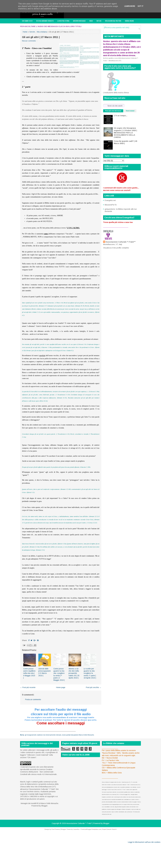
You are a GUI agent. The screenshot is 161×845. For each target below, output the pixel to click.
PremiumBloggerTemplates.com (91, 829)
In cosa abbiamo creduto (45, 21)
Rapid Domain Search (109, 829)
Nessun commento (29, 41)
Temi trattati (130, 111)
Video (91, 21)
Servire (32, 32)
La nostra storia (63, 21)
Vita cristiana (42, 32)
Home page (60, 687)
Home (25, 32)
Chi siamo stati (27, 21)
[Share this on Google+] (34, 640)
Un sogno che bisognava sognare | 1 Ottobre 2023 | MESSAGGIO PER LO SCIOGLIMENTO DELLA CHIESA (125, 132)
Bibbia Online (129, 21)
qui (110, 814)
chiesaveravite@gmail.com (107, 787)
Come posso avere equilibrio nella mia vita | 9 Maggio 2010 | (29, 673)
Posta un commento (33, 699)
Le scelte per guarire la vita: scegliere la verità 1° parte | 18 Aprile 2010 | (90, 673)
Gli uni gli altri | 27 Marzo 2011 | (41, 37)
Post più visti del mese (113, 111)
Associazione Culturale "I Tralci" (79, 823)
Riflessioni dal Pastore (113, 21)
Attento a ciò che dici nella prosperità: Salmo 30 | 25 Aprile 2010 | (74, 673)
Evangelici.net (110, 200)
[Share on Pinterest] (37, 640)
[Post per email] (24, 645)
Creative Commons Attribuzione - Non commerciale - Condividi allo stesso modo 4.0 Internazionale (38, 771)
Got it (140, 6)
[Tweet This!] (31, 640)
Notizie (99, 21)
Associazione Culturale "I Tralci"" (121, 242)
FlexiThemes (55, 829)
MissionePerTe (111, 205)
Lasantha (76, 829)
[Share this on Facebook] (29, 640)
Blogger (44, 806)
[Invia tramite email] (28, 645)
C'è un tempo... (120, 116)
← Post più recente (27, 687)
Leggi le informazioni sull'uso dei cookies (144, 842)
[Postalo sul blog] (30, 645)
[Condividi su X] (33, 645)
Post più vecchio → (93, 687)
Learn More (129, 6)
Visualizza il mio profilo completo (116, 248)
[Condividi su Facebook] (35, 645)
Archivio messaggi (79, 21)
